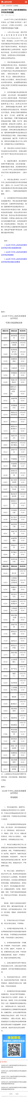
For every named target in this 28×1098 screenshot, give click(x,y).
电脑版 (17, 1093)
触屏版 (11, 1093)
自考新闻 (15, 5)
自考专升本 (9, 5)
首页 (4, 5)
